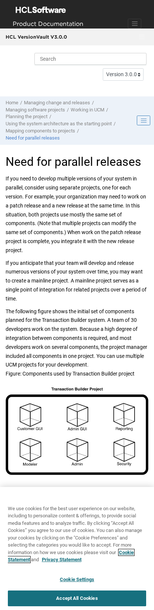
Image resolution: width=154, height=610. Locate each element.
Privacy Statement (61, 559)
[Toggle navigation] (134, 24)
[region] (77, 548)
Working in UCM (87, 110)
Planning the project (26, 116)
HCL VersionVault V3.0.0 (36, 36)
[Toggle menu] (141, 37)
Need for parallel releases (33, 138)
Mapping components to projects (40, 131)
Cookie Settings (77, 579)
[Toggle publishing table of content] (143, 120)
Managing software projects (35, 110)
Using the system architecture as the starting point (59, 123)
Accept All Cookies (77, 598)
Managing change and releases (57, 102)
